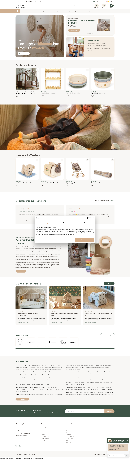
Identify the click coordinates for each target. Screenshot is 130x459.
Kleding (67, 432)
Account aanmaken (45, 438)
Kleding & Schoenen (44, 11)
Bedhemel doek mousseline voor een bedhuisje (80, 21)
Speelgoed (57, 11)
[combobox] (61, 6)
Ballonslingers (69, 442)
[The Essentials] (41, 342)
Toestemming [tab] (44, 222)
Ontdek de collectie (92, 51)
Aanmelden (109, 411)
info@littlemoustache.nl (21, 435)
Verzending (43, 427)
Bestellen (43, 432)
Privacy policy (19, 454)
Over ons (18, 427)
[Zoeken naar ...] (74, 6)
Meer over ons (21, 271)
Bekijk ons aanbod (23, 53)
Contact (43, 434)
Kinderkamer (32, 11)
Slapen (67, 430)
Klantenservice (46, 424)
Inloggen (43, 440)
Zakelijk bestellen (45, 436)
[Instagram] (20, 445)
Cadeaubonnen (100, 1)
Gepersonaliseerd (70, 438)
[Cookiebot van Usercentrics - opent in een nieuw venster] (88, 218)
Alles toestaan (84, 239)
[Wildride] (52, 342)
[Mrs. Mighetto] (73, 342)
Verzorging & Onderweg (70, 11)
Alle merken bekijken (107, 334)
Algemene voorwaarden (29, 454)
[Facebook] (16, 445)
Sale (94, 1)
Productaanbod (71, 424)
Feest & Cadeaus (102, 11)
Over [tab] (85, 222)
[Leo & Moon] (20, 342)
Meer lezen (22, 399)
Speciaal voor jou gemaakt (87, 11)
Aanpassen (64, 239)
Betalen (42, 429)
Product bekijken (74, 30)
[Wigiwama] (30, 342)
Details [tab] (65, 222)
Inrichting (68, 429)
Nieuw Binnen (69, 427)
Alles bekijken (109, 283)
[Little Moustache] (20, 6)
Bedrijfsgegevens (19, 430)
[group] (27, 83)
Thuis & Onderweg (70, 436)
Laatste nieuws (19, 429)
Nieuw (23, 11)
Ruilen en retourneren (46, 430)
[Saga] (63, 342)
